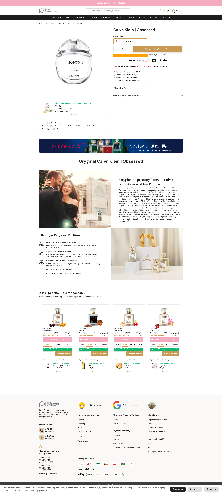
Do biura (71, 126)
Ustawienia (195, 489)
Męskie (68, 18)
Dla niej (81, 420)
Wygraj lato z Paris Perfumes (160, 452)
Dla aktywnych (60, 126)
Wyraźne (59, 129)
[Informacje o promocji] (46, 339)
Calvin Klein (61, 23)
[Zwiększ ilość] (52, 354)
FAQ (149, 448)
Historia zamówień (155, 428)
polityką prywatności (39, 491)
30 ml (48, 345)
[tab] (71, 114)
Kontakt (151, 444)
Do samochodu (84, 432)
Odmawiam (211, 489)
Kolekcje (119, 18)
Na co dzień (81, 126)
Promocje (83, 441)
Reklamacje (118, 443)
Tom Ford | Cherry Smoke (62, 366)
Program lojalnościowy (157, 432)
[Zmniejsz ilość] (44, 354)
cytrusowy (59, 123)
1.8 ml (82, 345)
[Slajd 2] (57, 371)
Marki (165, 18)
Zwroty (116, 439)
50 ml (58, 345)
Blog (80, 436)
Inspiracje (105, 18)
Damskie (55, 18)
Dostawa (116, 435)
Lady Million (128, 366)
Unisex (79, 18)
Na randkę (91, 126)
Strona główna (44, 23)
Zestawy (91, 18)
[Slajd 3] (59, 371)
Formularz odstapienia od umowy (127, 447)
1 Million (91, 366)
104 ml (67, 345)
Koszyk (150, 424)
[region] (74, 61)
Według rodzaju (137, 18)
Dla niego (82, 424)
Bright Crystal (164, 366)
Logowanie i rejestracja (157, 420)
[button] (148, 88)
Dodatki (153, 18)
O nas (115, 420)
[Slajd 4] (166, 371)
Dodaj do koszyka (157, 49)
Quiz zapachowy (120, 424)
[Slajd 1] (56, 371)
